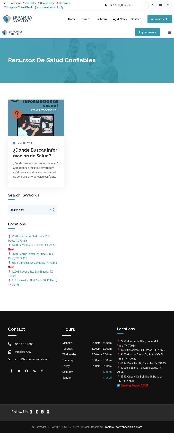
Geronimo (64, 3)
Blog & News (119, 19)
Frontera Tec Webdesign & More (123, 427)
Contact (136, 19)
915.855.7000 (24, 344)
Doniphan (11, 7)
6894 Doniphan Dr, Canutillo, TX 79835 (34, 262)
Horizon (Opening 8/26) (50, 7)
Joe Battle (31, 3)
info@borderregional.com (32, 359)
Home (72, 19)
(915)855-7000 (124, 5)
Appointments (160, 19)
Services (85, 19)
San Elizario (26, 7)
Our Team (101, 19)
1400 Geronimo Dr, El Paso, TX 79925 (34, 245)
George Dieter (47, 3)
